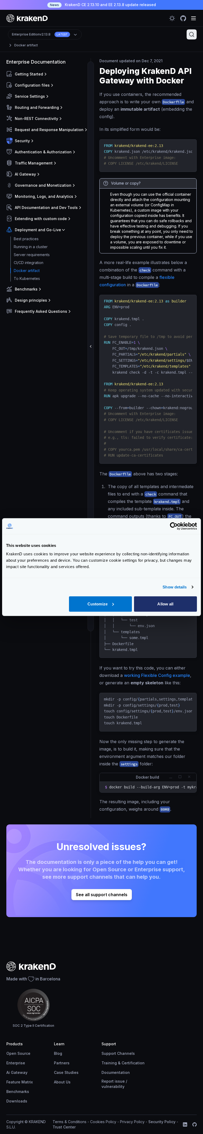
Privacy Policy (132, 1121)
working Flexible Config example (157, 675)
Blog (58, 1053)
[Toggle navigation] (193, 18)
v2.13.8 (40, 34)
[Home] (27, 18)
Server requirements (32, 254)
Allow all (165, 603)
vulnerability (113, 1086)
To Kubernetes (27, 278)
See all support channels (101, 894)
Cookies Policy (103, 1121)
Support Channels (118, 1053)
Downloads (16, 1101)
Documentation (116, 1072)
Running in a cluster (31, 246)
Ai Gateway (16, 1072)
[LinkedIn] (185, 1124)
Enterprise (15, 1063)
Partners (62, 1063)
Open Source (18, 1053)
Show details (175, 587)
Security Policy (162, 1121)
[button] (47, 74)
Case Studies (66, 1072)
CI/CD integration (28, 262)
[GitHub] (194, 1124)
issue (120, 1081)
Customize (97, 603)
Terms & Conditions (69, 1121)
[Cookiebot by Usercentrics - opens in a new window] (174, 526)
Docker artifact (26, 45)
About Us (62, 1082)
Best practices (26, 238)
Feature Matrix (19, 1082)
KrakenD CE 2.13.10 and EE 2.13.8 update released (103, 4)
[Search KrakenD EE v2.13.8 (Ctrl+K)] (191, 34)
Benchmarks (17, 1091)
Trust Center (64, 1127)
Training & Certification (123, 1063)
